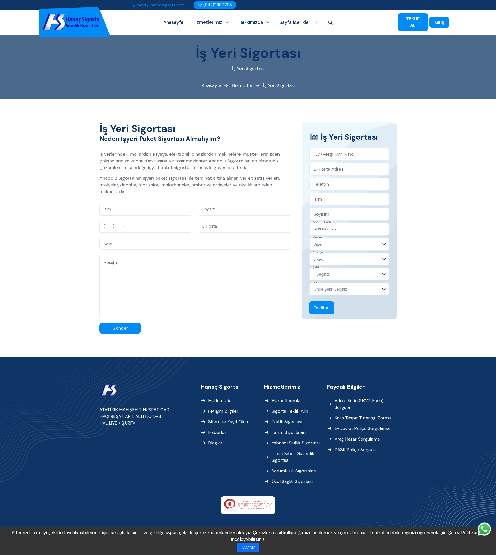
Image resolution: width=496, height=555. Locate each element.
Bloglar (215, 443)
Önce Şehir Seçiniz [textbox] (330, 289)
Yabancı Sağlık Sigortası (296, 443)
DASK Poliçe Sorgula (355, 449)
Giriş (439, 22)
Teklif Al (322, 308)
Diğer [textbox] (318, 244)
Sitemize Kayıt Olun (228, 422)
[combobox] (349, 244)
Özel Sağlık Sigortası (292, 481)
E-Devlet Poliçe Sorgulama (362, 428)
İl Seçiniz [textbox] (321, 274)
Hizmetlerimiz (286, 400)
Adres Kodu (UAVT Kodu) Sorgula (359, 404)
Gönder (120, 328)
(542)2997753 (217, 4)
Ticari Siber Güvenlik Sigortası (293, 457)
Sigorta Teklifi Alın (290, 411)
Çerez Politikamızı (466, 532)
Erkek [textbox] (318, 259)
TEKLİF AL (413, 22)
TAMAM (248, 547)
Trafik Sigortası (287, 422)
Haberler (217, 432)
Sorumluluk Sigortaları (294, 471)
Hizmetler (242, 85)
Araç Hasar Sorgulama (357, 439)
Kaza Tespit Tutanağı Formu (363, 418)
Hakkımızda (219, 400)
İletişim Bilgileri (223, 411)
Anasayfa (211, 85)
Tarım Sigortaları (289, 432)
